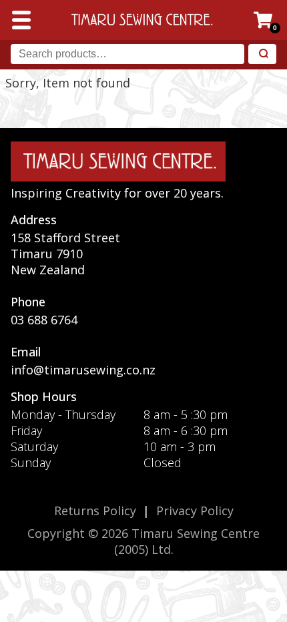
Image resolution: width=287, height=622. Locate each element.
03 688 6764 (44, 320)
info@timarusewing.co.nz (83, 370)
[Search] (262, 54)
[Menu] (21, 20)
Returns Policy (95, 511)
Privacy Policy (195, 511)
